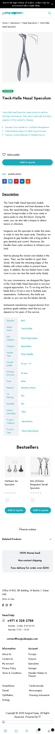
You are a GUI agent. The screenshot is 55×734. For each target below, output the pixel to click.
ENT (24, 411)
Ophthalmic (7, 695)
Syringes (32, 668)
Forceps (32, 654)
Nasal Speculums (29, 22)
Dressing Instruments (39, 695)
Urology (6, 700)
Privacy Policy (9, 668)
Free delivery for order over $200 (30, 568)
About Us (6, 654)
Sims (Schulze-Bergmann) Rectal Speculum (39, 484)
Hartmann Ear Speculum (11, 482)
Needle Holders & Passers (37, 674)
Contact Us (7, 659)
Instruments (9, 305)
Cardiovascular (36, 685)
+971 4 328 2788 (20, 620)
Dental (5, 690)
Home (4, 22)
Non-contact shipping (30, 560)
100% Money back (30, 553)
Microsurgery (35, 690)
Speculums (15, 22)
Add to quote (27, 162)
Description (10, 194)
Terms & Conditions (11, 673)
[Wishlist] (10, 154)
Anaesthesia (8, 685)
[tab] (10, 194)
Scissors (32, 659)
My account (8, 663)
